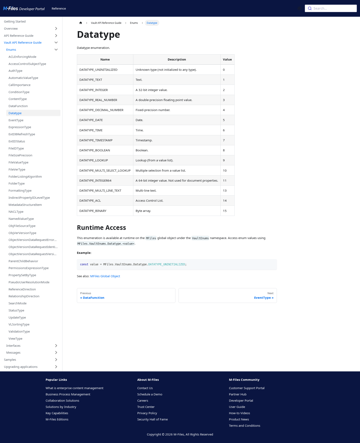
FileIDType (16, 148)
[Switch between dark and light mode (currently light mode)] (299, 8)
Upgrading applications (21, 367)
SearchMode (17, 303)
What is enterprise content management (74, 388)
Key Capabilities (57, 413)
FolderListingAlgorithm (25, 176)
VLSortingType (19, 324)
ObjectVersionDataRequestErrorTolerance (34, 240)
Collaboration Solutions (62, 400)
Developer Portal (241, 400)
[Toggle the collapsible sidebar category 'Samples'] (56, 360)
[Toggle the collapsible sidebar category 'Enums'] (56, 50)
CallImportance (19, 85)
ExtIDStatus (17, 141)
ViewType (15, 338)
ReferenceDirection (22, 289)
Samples (10, 359)
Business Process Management (68, 394)
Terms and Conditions (244, 425)
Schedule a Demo (149, 394)
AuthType (15, 70)
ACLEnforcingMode (22, 56)
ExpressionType (20, 127)
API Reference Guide (18, 35)
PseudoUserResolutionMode (29, 282)
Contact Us (145, 388)
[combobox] (331, 8)
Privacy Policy (147, 413)
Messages (13, 352)
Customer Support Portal (247, 388)
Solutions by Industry (61, 407)
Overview (11, 28)
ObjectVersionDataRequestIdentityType (34, 247)
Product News (239, 419)
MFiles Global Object (105, 276)
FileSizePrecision (20, 155)
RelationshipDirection (24, 296)
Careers (142, 400)
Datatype (15, 113)
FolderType (17, 183)
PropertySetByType (22, 275)
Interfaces (13, 345)
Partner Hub (237, 394)
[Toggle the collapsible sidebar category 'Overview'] (56, 28)
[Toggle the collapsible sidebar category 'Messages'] (56, 352)
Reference (59, 8)
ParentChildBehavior (23, 261)
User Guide (237, 407)
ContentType (18, 99)
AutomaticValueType (23, 78)
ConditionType (19, 92)
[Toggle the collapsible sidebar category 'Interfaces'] (56, 345)
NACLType (16, 211)
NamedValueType (21, 218)
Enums (11, 49)
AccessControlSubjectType (27, 64)
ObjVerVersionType (22, 233)
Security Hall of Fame (152, 419)
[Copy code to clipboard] (272, 264)
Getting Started (15, 21)
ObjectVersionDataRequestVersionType (34, 254)
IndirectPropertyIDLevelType (29, 197)
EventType (16, 120)
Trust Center (146, 407)
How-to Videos (239, 413)
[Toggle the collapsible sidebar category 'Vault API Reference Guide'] (56, 42)
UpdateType (17, 317)
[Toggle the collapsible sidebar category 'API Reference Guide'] (56, 35)
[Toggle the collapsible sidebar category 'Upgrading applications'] (56, 366)
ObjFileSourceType (22, 226)
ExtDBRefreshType (22, 134)
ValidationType (19, 331)
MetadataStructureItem (25, 205)
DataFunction (18, 106)
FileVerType (17, 169)
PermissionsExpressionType (29, 268)
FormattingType (20, 190)
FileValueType (18, 162)
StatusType (16, 310)
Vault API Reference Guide (22, 42)
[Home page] (80, 23)
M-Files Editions (57, 419)
